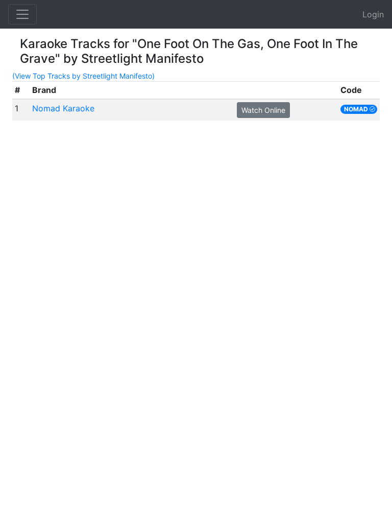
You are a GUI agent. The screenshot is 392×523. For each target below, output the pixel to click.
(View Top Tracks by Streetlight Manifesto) (83, 76)
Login (373, 14)
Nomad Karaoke (63, 108)
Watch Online (263, 110)
